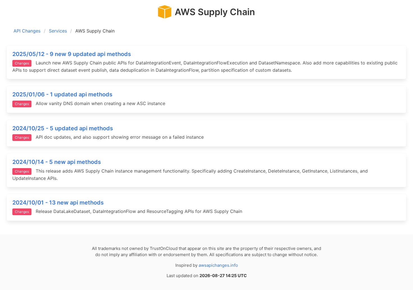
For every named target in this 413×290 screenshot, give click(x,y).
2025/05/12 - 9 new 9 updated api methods (71, 54)
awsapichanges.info (218, 265)
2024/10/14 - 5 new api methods (56, 162)
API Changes (26, 31)
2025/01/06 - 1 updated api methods (62, 94)
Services (58, 31)
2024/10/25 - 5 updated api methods (62, 128)
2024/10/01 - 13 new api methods (58, 202)
